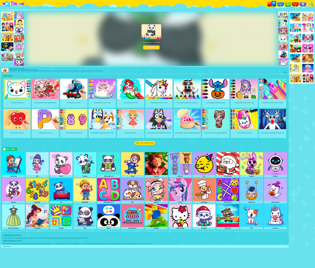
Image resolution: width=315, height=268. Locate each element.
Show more (6, 246)
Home (2, 10)
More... (286, 72)
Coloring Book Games (12, 10)
